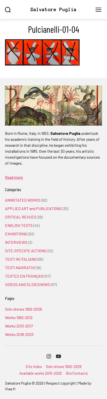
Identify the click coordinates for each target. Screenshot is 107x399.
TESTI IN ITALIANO (21, 259)
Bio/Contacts (77, 373)
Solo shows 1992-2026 (23, 309)
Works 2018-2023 (19, 334)
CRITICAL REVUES (20, 217)
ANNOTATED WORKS (22, 200)
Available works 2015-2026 (40, 373)
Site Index (34, 366)
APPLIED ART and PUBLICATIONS (33, 208)
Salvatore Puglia (53, 9)
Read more (14, 177)
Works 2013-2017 (19, 326)
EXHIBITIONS (16, 233)
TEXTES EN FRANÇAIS (24, 276)
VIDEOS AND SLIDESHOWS (27, 284)
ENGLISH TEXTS (19, 225)
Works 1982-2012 (19, 317)
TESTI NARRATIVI (20, 267)
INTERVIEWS (16, 242)
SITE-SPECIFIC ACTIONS (25, 250)
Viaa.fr (10, 389)
